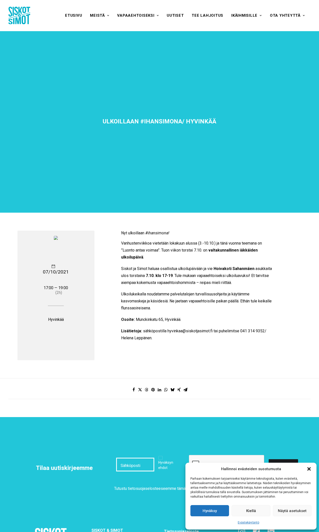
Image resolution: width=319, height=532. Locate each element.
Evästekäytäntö (248, 522)
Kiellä (251, 511)
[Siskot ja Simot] (19, 15)
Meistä (97, 15)
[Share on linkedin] (159, 390)
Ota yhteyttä (285, 15)
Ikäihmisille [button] (244, 15)
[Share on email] (185, 390)
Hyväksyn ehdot (165, 465)
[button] (309, 468)
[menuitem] (73, 15)
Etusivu (73, 15)
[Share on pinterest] (153, 390)
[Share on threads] (147, 390)
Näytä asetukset (292, 511)
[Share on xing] (179, 390)
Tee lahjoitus (207, 15)
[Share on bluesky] (172, 390)
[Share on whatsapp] (166, 390)
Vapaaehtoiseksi (135, 15)
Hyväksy (210, 511)
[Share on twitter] (140, 390)
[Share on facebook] (134, 390)
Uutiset (175, 15)
